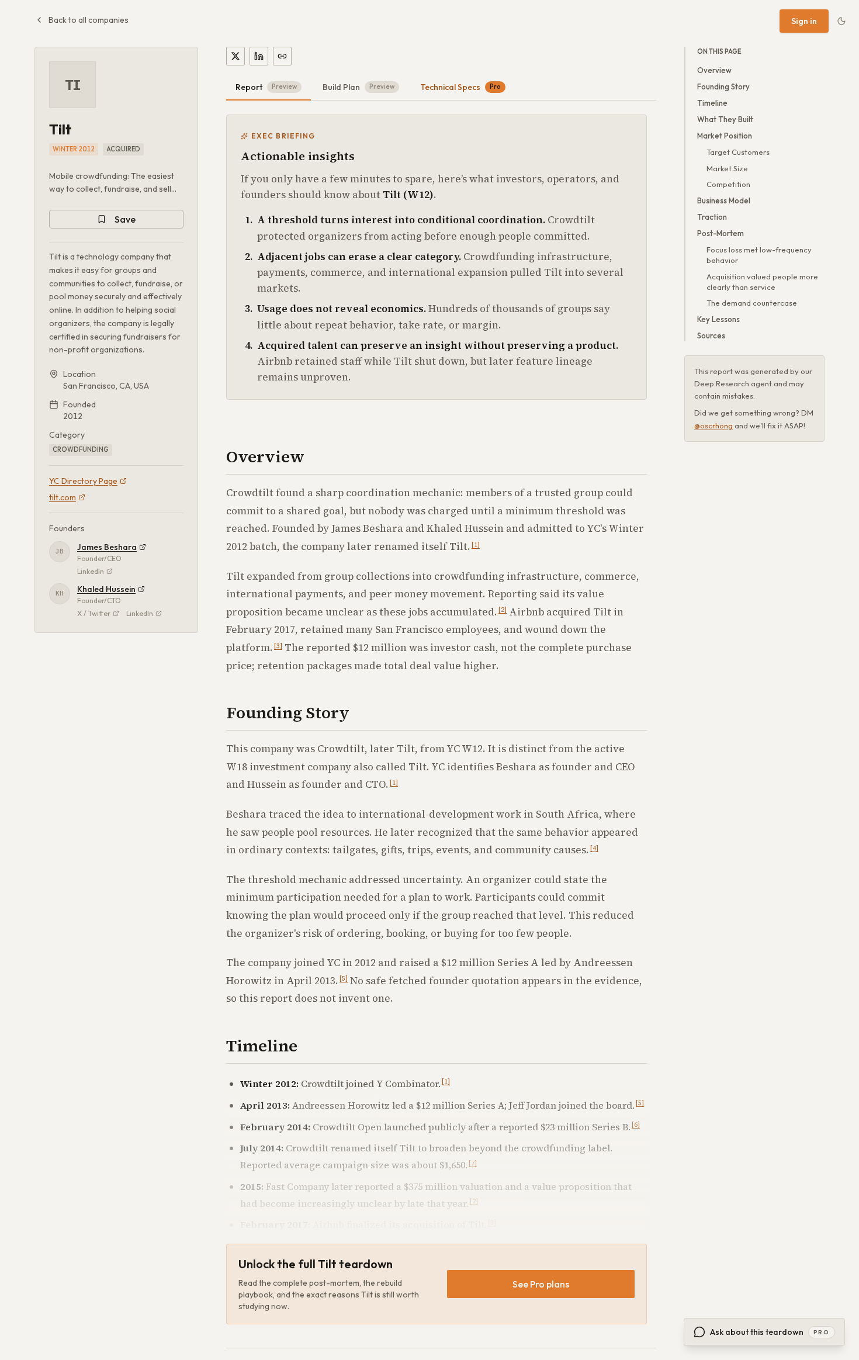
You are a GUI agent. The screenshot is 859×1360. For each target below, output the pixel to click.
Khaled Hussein (106, 589)
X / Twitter (93, 613)
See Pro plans (540, 1284)
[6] (636, 1124)
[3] (278, 646)
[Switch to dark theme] (841, 21)
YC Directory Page (83, 481)
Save (125, 219)
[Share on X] (235, 56)
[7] (473, 1163)
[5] (344, 978)
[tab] (268, 88)
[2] (502, 609)
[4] (594, 848)
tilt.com (62, 497)
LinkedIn (90, 571)
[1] (476, 545)
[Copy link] (282, 56)
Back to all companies (89, 20)
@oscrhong (713, 425)
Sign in (804, 21)
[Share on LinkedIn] (259, 56)
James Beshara (107, 547)
